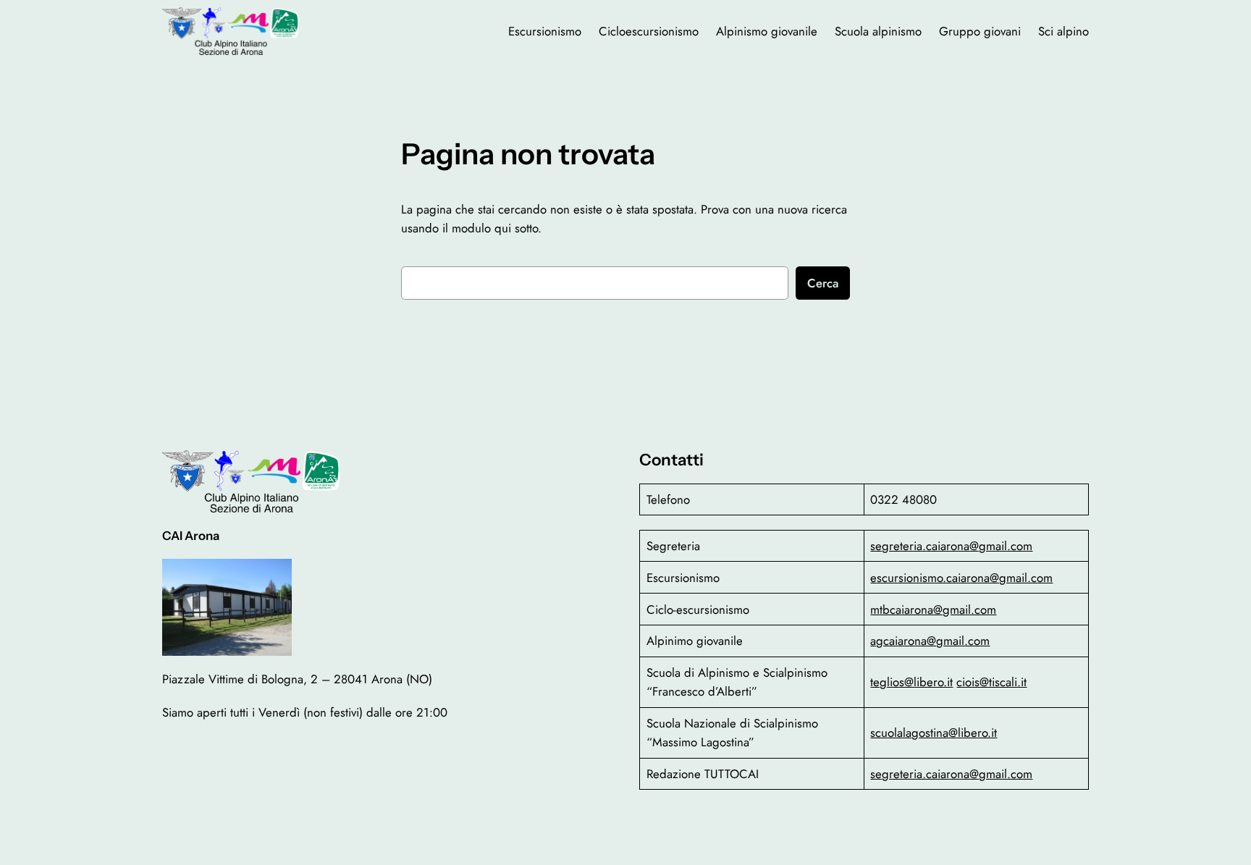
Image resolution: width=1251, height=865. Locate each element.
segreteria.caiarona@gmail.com (951, 545)
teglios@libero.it (911, 682)
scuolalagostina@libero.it (933, 732)
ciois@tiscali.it (991, 682)
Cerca (822, 283)
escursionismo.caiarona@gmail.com (961, 577)
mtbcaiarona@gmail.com (933, 609)
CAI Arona (190, 535)
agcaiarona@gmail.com (930, 640)
